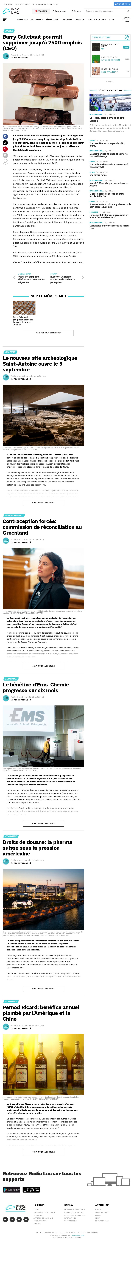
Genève (98, 1209)
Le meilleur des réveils (74, 1209)
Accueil (37, 1209)
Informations (70, 1218)
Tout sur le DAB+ (97, 19)
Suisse (98, 1215)
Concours (67, 19)
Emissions (22, 19)
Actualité (36, 19)
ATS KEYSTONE (21, 57)
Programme (60, 11)
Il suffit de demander (73, 1212)
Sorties (80, 19)
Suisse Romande (102, 1212)
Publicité (8, 4)
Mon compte (123, 4)
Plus (111, 19)
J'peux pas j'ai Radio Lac (74, 1215)
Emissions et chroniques (44, 1212)
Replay (77, 11)
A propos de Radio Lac (43, 1218)
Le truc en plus (102, 1221)
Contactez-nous (22, 4)
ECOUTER (42, 11)
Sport (97, 1218)
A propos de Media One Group (45, 4)
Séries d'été (52, 19)
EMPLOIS (37, 1224)
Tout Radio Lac (70, 1221)
